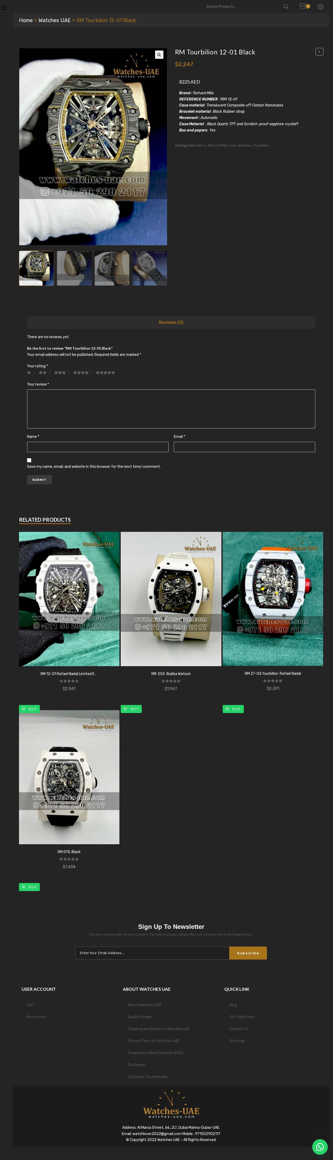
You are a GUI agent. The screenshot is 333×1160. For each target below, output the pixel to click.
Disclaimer (136, 1065)
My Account (37, 1017)
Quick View (69, 599)
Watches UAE (55, 20)
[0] (303, 6)
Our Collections (242, 1017)
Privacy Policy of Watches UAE (154, 1041)
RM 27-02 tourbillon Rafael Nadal (273, 673)
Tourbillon (261, 145)
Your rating (37, 366)
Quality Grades (140, 1017)
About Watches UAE (145, 1005)
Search (288, 6)
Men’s (201, 145)
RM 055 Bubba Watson (171, 674)
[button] (320, 1147)
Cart (30, 1005)
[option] (36, 268)
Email (179, 436)
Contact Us (239, 1029)
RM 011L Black (69, 852)
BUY (32, 709)
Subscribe (248, 953)
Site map (237, 1041)
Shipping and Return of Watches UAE (159, 1029)
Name (33, 436)
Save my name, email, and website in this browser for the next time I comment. (94, 466)
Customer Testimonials (147, 1077)
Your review (38, 384)
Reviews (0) (171, 322)
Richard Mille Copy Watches (230, 145)
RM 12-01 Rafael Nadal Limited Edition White (69, 674)
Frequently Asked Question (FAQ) (155, 1053)
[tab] (171, 322)
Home (26, 20)
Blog (233, 1005)
